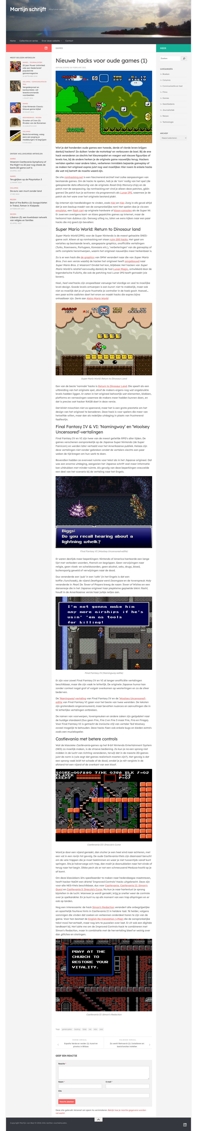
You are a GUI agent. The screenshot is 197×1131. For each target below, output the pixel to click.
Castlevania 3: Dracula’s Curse (84, 889)
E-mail (109, 1082)
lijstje (84, 1029)
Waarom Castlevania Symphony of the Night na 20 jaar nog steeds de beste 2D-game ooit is (28, 164)
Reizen (38, 117)
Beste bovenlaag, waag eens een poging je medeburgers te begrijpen (34, 137)
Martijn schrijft (28, 9)
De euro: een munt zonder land (26, 191)
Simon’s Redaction (103, 907)
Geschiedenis (28, 117)
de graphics (87, 257)
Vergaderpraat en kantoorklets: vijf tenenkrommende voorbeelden (31, 91)
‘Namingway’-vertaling (73, 698)
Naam (61, 1082)
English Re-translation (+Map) (105, 918)
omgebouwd (132, 261)
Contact (69, 40)
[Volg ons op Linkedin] (46, 48)
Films (165, 92)
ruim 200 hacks (119, 239)
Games (59, 48)
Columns (26, 82)
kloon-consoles (123, 210)
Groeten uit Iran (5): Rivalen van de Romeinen (34, 121)
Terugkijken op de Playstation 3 (26, 179)
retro (95, 1029)
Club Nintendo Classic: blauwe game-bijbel (33, 107)
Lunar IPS (126, 192)
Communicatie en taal (173, 86)
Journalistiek (36, 62)
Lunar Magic (120, 269)
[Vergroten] (148, 307)
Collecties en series (28, 40)
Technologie (168, 122)
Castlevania (112, 885)
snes (101, 1029)
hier (113, 202)
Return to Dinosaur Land (112, 386)
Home (13, 40)
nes (90, 1029)
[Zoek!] (184, 58)
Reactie (62, 1064)
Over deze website (51, 40)
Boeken (166, 74)
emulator (61, 210)
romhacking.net (73, 177)
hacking (77, 1029)
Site (60, 1091)
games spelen (67, 1029)
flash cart (78, 210)
